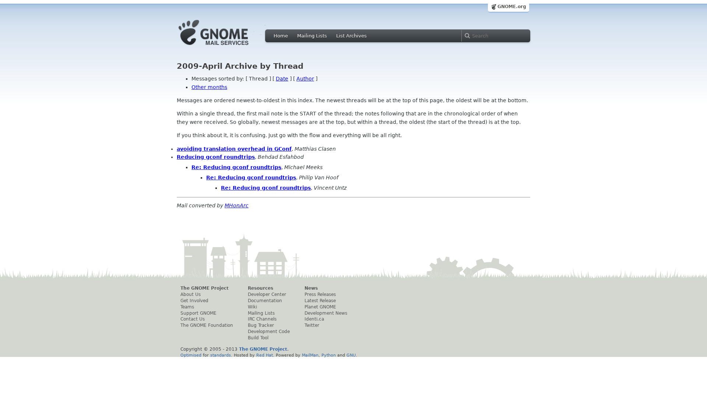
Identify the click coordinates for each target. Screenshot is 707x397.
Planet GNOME (320, 307)
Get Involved (194, 300)
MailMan (310, 355)
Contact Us (192, 319)
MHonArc (237, 205)
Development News (326, 313)
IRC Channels (262, 319)
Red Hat (264, 355)
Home (281, 36)
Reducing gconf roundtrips (216, 157)
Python (328, 355)
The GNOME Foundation (206, 325)
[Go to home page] (224, 47)
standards (220, 355)
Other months (209, 87)
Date (282, 79)
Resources (260, 288)
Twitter (312, 325)
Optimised (190, 355)
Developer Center (267, 294)
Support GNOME (198, 313)
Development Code (269, 331)
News (311, 288)
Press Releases (320, 294)
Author (305, 79)
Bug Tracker (261, 325)
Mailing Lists (312, 36)
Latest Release (320, 300)
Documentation (265, 300)
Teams (187, 307)
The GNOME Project (204, 288)
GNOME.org (511, 6)
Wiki (252, 307)
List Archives (351, 36)
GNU (351, 355)
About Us (190, 294)
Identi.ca (314, 319)
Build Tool (258, 337)
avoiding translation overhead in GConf (234, 149)
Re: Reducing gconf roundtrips (236, 167)
